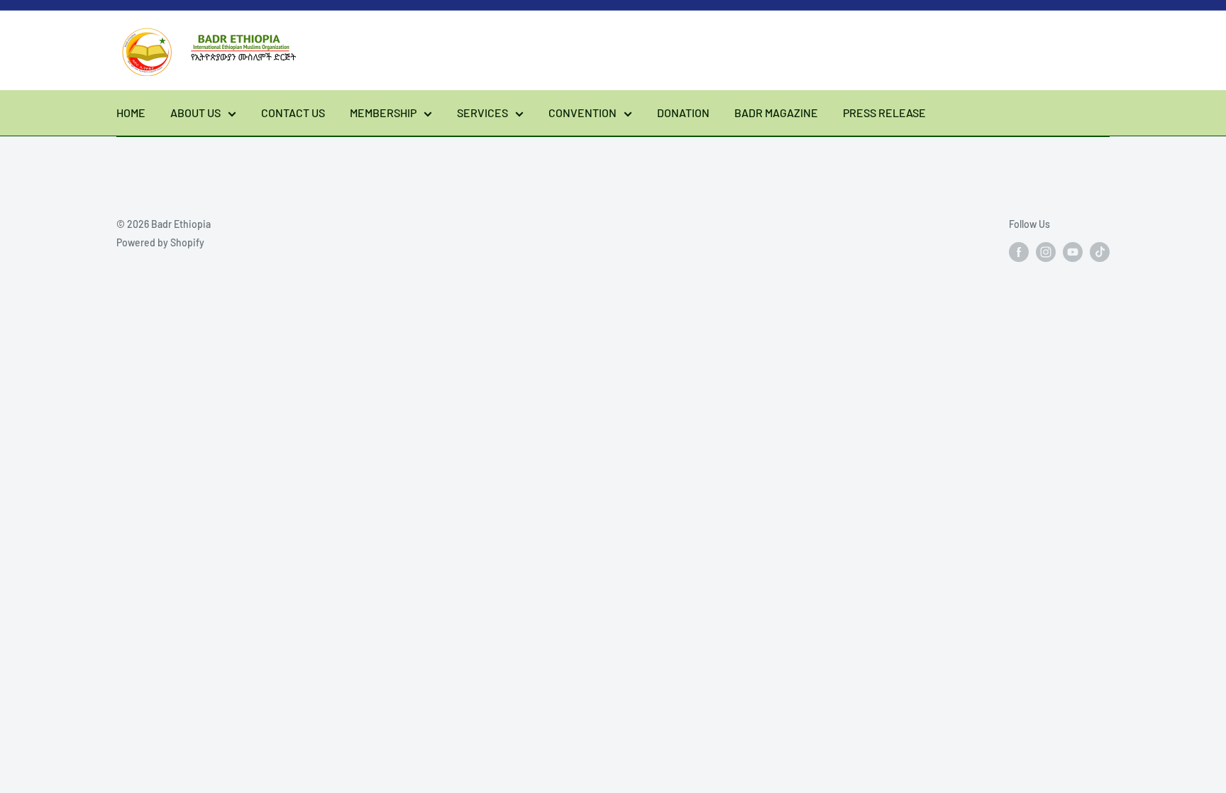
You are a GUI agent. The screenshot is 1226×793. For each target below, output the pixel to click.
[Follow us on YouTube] (1073, 251)
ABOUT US (195, 112)
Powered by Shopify (160, 242)
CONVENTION (582, 112)
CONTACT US (293, 112)
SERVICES (482, 112)
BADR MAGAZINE (776, 112)
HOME (130, 112)
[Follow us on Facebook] (1019, 251)
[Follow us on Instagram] (1046, 251)
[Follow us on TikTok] (1100, 251)
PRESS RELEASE (884, 112)
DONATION (683, 112)
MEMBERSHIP (383, 112)
